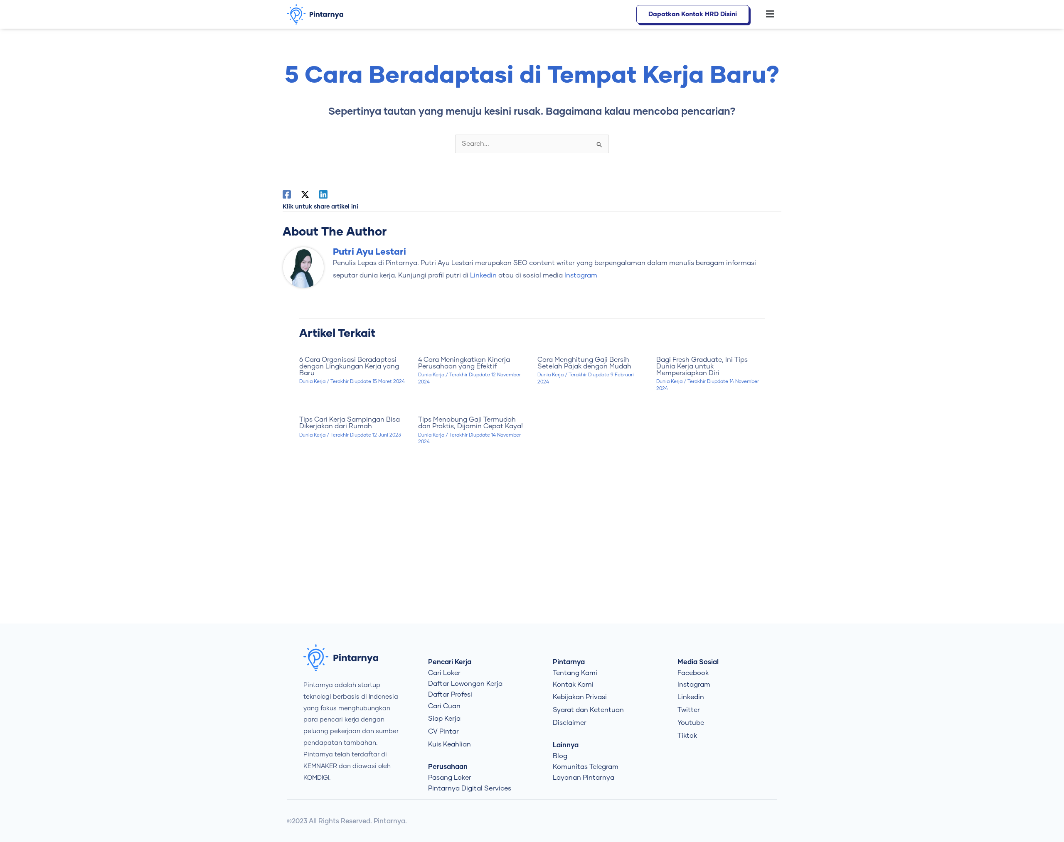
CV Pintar (443, 731)
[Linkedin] (323, 194)
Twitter (688, 710)
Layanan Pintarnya (583, 777)
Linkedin (690, 697)
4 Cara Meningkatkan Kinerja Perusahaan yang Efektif (464, 363)
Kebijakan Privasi (580, 697)
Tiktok (687, 735)
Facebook (693, 673)
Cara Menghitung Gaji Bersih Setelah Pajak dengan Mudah (584, 363)
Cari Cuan (444, 706)
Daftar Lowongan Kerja (465, 683)
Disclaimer (569, 722)
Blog (560, 756)
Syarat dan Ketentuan (588, 710)
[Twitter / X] (305, 194)
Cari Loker (444, 673)
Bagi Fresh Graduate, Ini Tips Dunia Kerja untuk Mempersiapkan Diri (702, 366)
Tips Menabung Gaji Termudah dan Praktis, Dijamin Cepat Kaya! (470, 423)
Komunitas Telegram (585, 766)
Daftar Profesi (450, 694)
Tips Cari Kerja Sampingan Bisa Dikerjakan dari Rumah (349, 423)
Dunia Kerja (312, 381)
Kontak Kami (573, 684)
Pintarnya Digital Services (469, 788)
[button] (765, 15)
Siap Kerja (444, 718)
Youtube (690, 722)
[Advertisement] (532, 553)
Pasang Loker (449, 777)
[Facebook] (287, 194)
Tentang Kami (575, 673)
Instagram (693, 684)
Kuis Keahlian (449, 744)
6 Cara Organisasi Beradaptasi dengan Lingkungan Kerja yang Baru (349, 366)
